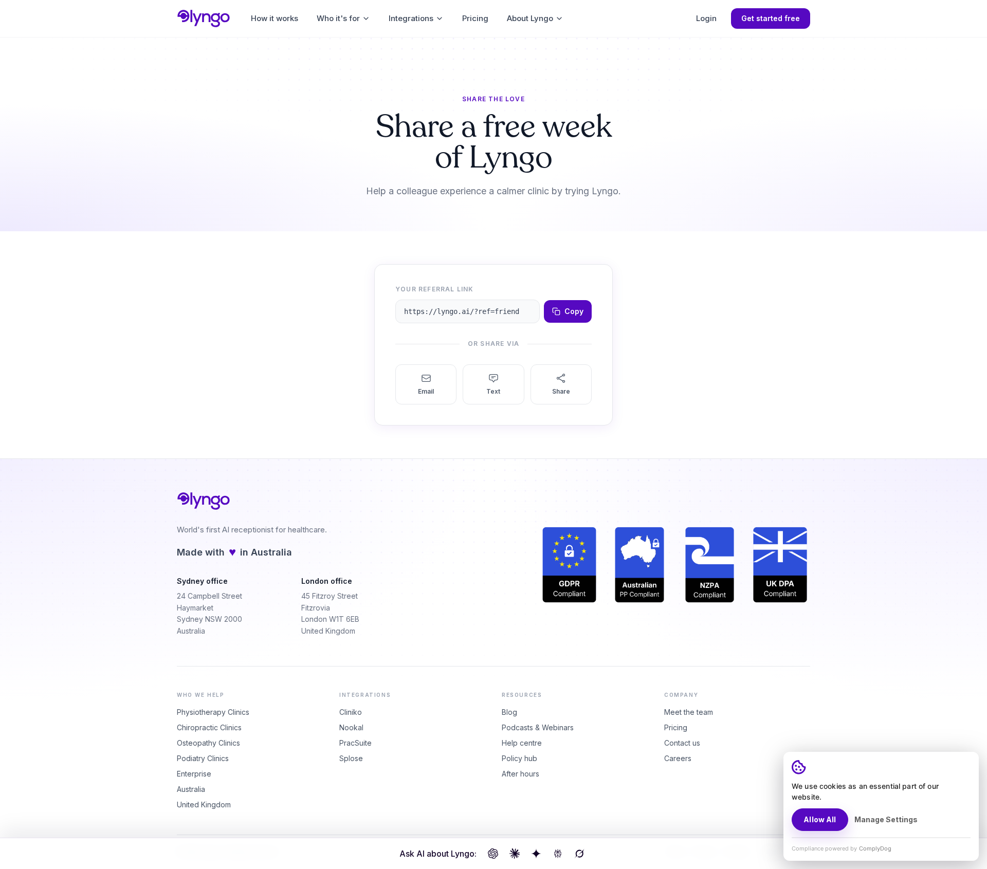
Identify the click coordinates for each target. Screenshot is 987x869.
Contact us (682, 742)
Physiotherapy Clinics (213, 712)
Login (706, 18)
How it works (274, 18)
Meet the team (688, 712)
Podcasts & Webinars (538, 727)
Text (493, 391)
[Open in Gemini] (536, 853)
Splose (351, 758)
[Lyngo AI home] (203, 18)
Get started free (770, 18)
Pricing (475, 18)
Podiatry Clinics (203, 758)
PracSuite (355, 742)
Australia (191, 789)
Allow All (819, 819)
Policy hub (519, 758)
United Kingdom (204, 804)
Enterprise (194, 773)
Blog (509, 712)
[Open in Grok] (579, 853)
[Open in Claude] (514, 853)
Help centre (522, 742)
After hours (520, 773)
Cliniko (350, 712)
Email (426, 391)
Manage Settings (886, 819)
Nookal (351, 727)
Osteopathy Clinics (208, 742)
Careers (677, 758)
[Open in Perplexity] (558, 853)
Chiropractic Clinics (209, 727)
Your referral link (434, 289)
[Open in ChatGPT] (493, 853)
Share (561, 391)
